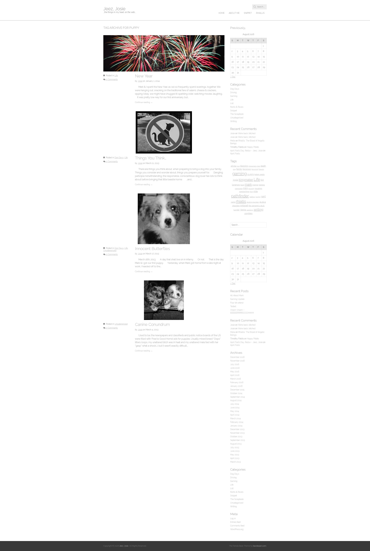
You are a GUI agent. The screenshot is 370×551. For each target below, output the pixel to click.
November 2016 (237, 361)
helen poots (259, 174)
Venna (243, 210)
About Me (234, 13)
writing (258, 209)
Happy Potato (253, 147)
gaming (239, 173)
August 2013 (236, 444)
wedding (250, 210)
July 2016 (234, 364)
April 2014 (234, 415)
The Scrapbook (237, 114)
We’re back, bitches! (247, 133)
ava (238, 166)
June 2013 (234, 451)
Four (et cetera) (237, 303)
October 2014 (236, 393)
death (263, 166)
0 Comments (112, 79)
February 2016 (236, 382)
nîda (255, 191)
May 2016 (234, 371)
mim (245, 188)
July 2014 (234, 404)
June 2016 (235, 368)
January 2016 (236, 386)
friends (261, 169)
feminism (247, 169)
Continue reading (144, 102)
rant (263, 196)
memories (239, 189)
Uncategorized (109, 250)
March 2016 (235, 379)
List (231, 103)
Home (221, 13)
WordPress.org (236, 529)
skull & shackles (253, 202)
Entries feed (235, 522)
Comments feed (237, 526)
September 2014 (237, 397)
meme (255, 185)
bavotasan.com (259, 546)
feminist (255, 169)
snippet (244, 205)
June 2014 (234, 407)
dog (234, 169)
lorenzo (236, 184)
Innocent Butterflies (152, 248)
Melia (232, 140)
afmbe (233, 166)
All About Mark (237, 295)
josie (235, 179)
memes (262, 185)
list (262, 179)
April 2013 (234, 458)
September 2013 (237, 440)
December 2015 (237, 390)
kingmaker (246, 179)
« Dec (232, 77)
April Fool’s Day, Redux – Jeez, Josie (246, 150)
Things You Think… (150, 158)
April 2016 (234, 375)
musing (251, 189)
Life (116, 75)
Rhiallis (260, 13)
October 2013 (236, 436)
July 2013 (234, 447)
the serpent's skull (256, 205)
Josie (140, 81)
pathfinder (240, 196)
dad (258, 166)
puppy (258, 197)
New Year (143, 76)
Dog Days (119, 157)
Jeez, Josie (114, 8)
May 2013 (234, 454)
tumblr (237, 210)
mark (248, 184)
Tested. (233, 306)
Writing (233, 121)
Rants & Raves (236, 107)
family (239, 169)
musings (258, 188)
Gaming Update (237, 299)
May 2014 (234, 411)
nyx (251, 191)
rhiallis (241, 201)
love (242, 185)
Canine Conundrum (152, 324)
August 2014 (236, 400)
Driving (233, 92)
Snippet (248, 13)
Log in (233, 518)
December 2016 (237, 357)
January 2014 (236, 426)
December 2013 (237, 429)
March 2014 (235, 418)
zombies (248, 213)
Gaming (233, 96)
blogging (244, 166)
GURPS (250, 174)
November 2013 (237, 433)
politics (252, 197)
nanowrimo (244, 191)
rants (233, 202)
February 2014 (236, 422)
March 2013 (235, 462)
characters (253, 166)
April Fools (235, 153)
